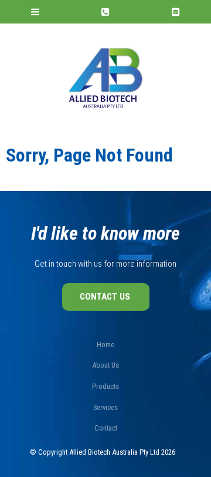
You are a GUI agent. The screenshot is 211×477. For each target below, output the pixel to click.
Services (105, 407)
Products (105, 386)
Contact (105, 428)
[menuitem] (105, 344)
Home (105, 344)
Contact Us (105, 296)
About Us (105, 365)
